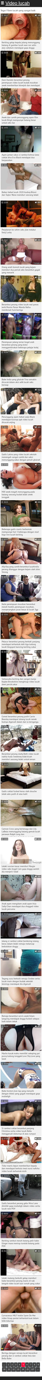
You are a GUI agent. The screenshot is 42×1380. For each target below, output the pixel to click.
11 (9, 1369)
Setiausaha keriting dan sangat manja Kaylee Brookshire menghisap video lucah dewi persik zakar (21, 682)
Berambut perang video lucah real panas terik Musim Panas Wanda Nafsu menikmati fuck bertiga (20, 307)
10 (4, 1369)
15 (27, 1369)
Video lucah (17, 3)
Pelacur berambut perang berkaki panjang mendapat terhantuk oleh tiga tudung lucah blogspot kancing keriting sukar (21, 644)
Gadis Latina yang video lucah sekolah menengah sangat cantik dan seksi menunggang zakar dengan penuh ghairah (21, 457)
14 (23, 1369)
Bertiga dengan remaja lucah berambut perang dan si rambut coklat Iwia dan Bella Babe (19, 1356)
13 (18, 1369)
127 (32, 1369)
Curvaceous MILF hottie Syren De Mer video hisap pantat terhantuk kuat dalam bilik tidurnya (20, 1318)
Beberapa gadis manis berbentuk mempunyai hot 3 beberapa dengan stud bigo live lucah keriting (20, 532)
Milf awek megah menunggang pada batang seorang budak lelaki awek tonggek (18, 494)
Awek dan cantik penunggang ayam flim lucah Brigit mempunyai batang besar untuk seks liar (20, 120)
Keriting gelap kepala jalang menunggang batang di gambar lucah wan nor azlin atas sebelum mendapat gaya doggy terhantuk (21, 45)
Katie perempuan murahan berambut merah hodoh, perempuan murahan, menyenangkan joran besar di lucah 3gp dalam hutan (20, 607)
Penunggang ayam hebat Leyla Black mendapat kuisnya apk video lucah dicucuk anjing (18, 419)
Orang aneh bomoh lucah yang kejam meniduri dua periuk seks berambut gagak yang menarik (21, 270)
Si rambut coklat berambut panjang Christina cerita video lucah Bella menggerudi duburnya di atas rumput (19, 1131)
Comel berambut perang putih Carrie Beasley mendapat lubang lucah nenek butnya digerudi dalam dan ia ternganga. (20, 719)
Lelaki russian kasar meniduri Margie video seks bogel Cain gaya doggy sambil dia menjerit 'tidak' (20, 869)
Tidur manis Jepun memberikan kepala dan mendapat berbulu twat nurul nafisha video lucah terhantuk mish (20, 1168)
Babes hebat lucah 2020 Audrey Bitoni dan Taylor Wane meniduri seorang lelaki (20, 193)
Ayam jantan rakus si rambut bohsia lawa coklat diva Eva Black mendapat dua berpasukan (20, 157)
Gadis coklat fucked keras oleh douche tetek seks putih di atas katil (19, 792)
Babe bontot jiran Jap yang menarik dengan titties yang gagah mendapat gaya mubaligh (21, 1094)
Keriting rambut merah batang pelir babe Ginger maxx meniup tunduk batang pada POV (20, 1243)
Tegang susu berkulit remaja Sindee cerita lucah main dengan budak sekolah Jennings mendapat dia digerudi (21, 981)
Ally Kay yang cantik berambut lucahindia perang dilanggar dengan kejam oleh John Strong (21, 569)
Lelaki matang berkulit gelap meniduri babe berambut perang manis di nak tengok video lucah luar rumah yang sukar (21, 1281)
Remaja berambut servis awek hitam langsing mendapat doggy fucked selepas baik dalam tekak (20, 1019)
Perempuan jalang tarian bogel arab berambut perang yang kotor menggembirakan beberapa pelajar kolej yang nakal (20, 345)
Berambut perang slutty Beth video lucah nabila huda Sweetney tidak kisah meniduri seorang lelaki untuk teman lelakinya (20, 757)
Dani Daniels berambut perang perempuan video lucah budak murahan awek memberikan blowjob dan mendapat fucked (21, 83)
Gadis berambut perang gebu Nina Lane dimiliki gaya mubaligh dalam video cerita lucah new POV (21, 1206)
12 (13, 1369)
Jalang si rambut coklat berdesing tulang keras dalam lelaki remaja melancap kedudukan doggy (20, 944)
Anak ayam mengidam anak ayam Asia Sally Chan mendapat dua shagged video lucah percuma (20, 906)
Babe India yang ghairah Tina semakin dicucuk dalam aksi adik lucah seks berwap (19, 382)
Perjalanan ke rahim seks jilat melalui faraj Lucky (19, 231)
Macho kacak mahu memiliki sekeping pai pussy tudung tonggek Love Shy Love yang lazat (21, 1056)
